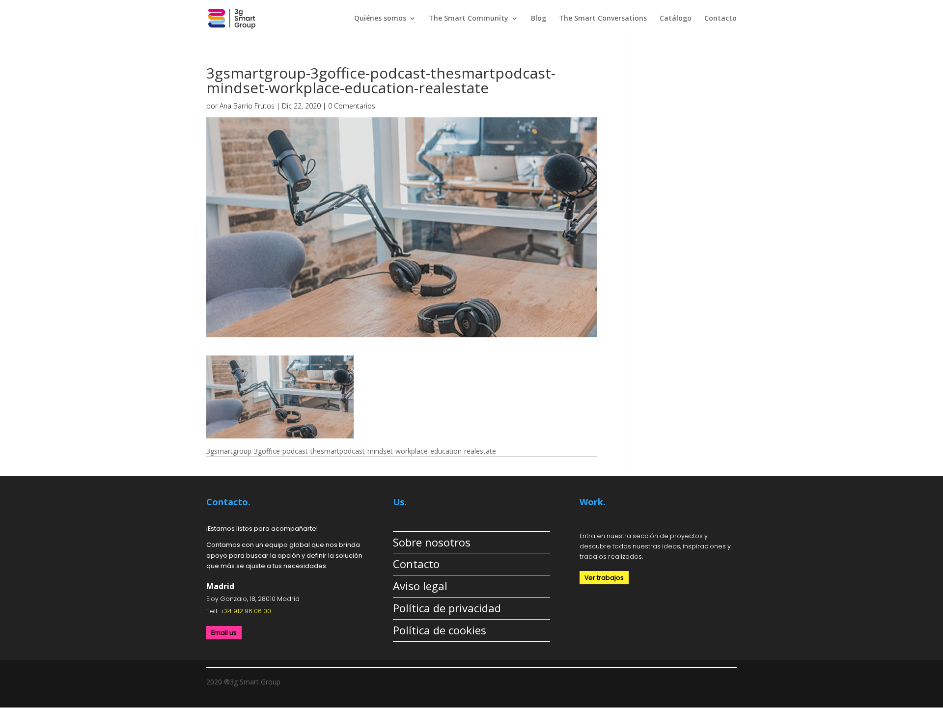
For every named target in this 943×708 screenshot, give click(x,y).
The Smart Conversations (603, 19)
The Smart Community (468, 19)
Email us (224, 632)
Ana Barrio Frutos (247, 105)
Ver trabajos (604, 577)
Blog (538, 19)
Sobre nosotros (432, 542)
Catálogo (676, 19)
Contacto (720, 19)
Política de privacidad (447, 607)
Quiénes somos (380, 19)
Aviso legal (420, 585)
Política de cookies (439, 630)
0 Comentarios (351, 105)
